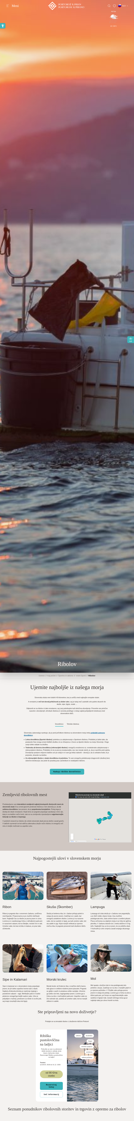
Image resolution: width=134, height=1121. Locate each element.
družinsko (89, 1035)
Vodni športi (81, 676)
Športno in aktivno (65, 676)
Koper (90, 1041)
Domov (42, 676)
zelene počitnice (87, 1057)
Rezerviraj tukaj (51, 1086)
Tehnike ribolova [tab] (73, 724)
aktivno (78, 1035)
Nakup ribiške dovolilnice (67, 772)
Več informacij (51, 1094)
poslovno (89, 1052)
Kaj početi (51, 676)
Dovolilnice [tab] (59, 724)
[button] (2, 25)
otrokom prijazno (86, 1046)
